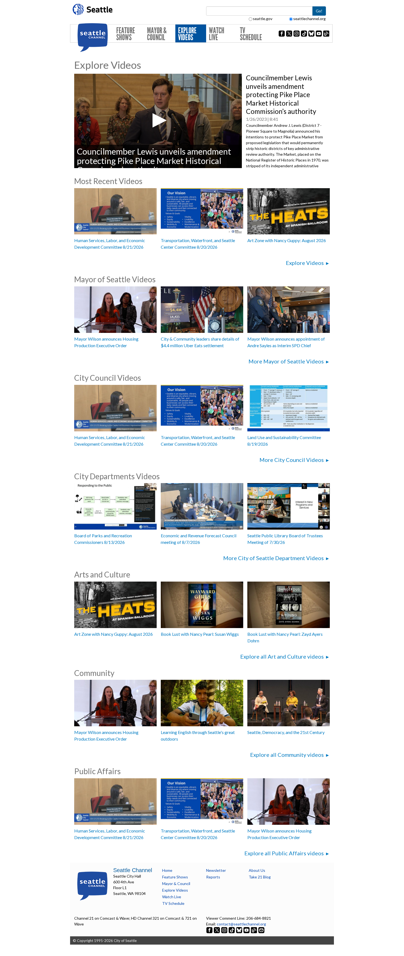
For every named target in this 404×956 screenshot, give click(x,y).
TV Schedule (251, 34)
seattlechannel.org (309, 18)
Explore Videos (187, 34)
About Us (257, 870)
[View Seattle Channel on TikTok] (231, 929)
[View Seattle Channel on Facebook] (210, 929)
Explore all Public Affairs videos (284, 853)
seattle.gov (262, 18)
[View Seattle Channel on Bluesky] (239, 929)
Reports (213, 877)
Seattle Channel (132, 870)
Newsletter (216, 870)
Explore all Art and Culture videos (282, 656)
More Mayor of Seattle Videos (286, 361)
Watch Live (216, 34)
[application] (158, 121)
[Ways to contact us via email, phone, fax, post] (261, 929)
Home (167, 870)
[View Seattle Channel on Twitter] (217, 929)
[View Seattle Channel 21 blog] (254, 929)
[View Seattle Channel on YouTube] (247, 929)
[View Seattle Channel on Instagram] (224, 929)
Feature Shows (125, 34)
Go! (319, 11)
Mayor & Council (157, 34)
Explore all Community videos (287, 754)
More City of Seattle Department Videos (273, 558)
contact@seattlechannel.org (241, 924)
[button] (157, 120)
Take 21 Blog (260, 877)
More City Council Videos (291, 459)
